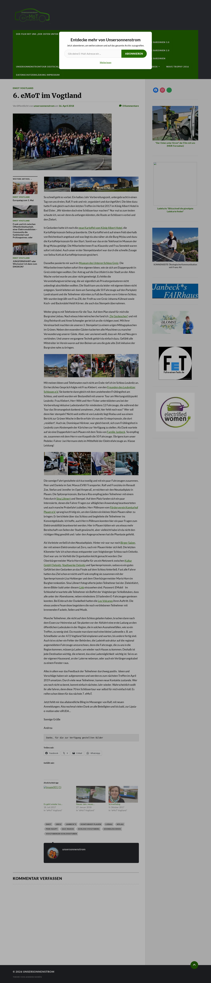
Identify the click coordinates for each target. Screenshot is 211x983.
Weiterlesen (105, 62)
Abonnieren (134, 53)
